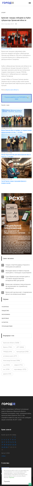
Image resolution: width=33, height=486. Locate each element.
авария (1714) (18, 365)
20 (9, 445)
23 (15, 445)
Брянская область (12, 90)
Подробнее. (11, 477)
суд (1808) (6, 365)
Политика (5, 306)
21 (11, 445)
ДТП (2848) (20, 347)
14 (11, 442)
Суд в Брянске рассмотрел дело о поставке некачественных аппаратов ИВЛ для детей (18, 278)
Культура (5, 322)
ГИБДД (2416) (7, 351)
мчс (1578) (6, 369)
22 (13, 445)
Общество (5, 310)
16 (15, 442)
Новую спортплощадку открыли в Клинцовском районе (17, 266)
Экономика (6, 314)
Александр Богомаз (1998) (11, 360)
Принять (7, 481)
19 (6, 445)
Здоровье (5, 318)
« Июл (3, 456)
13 (8, 442)
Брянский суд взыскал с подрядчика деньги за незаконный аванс (19, 293)
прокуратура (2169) (22, 351)
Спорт (3, 12)
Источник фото (6, 48)
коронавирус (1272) (20, 369)
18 (4, 445)
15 (13, 442)
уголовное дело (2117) (10, 356)
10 (2, 442)
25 (4, 447)
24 (2, 447)
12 (6, 442)
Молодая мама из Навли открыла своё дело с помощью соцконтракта (18, 271)
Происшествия (7, 326)
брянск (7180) (7, 347)
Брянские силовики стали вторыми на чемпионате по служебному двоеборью (18, 286)
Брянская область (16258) (11, 343)
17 (2, 445)
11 (4, 442)
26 (6, 447)
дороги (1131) (7, 374)
